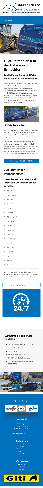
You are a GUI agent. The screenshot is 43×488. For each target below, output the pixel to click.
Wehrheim (10, 264)
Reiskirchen (11, 247)
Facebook (21, 464)
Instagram (21, 466)
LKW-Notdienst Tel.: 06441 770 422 (21, 160)
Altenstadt (10, 190)
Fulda (9, 208)
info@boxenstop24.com (21, 433)
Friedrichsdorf (12, 216)
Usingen (9, 256)
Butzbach (10, 199)
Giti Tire (21, 469)
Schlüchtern (11, 251)
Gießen (9, 225)
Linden (9, 243)
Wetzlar (9, 260)
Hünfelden (10, 230)
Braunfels (10, 203)
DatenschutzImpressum (21, 450)
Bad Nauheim (11, 195)
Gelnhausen (11, 221)
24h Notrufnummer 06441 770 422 (21, 285)
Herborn (10, 234)
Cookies (21, 446)
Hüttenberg (11, 238)
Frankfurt (10, 212)
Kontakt (21, 453)
